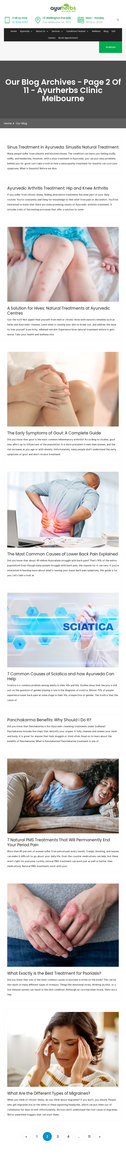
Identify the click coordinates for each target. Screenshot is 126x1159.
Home (14, 31)
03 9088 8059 (20, 22)
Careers (51, 38)
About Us (40, 31)
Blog (106, 31)
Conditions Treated (75, 31)
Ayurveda (24, 31)
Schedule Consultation (110, 49)
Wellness (96, 31)
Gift (114, 31)
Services (56, 31)
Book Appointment (68, 38)
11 (89, 1136)
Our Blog (21, 123)
